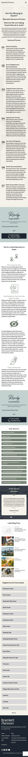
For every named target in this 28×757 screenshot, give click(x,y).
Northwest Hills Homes (10, 601)
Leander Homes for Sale (10, 683)
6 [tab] (17, 517)
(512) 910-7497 (6, 729)
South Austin (7, 607)
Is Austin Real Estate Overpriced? (10, 455)
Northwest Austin (8, 589)
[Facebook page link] (4, 750)
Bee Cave (6, 708)
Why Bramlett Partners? (8, 451)
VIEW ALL (14, 712)
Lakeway (5, 702)
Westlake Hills (7, 633)
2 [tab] (12, 517)
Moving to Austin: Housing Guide (9, 478)
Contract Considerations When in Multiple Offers (13, 467)
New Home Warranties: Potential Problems (12, 482)
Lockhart (5, 695)
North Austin (6, 595)
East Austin (6, 670)
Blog (12, 733)
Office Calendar (5, 735)
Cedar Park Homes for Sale (11, 645)
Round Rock (6, 651)
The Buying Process (7, 440)
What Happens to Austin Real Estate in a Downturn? (11, 463)
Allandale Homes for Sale (10, 658)
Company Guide (15, 735)
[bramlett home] (7, 2)
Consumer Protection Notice (18, 738)
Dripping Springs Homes (10, 639)
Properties (4, 744)
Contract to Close (6, 436)
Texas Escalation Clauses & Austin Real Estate (12, 471)
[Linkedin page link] (6, 750)
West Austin (6, 626)
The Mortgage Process (7, 443)
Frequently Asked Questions (9, 432)
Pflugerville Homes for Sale (11, 689)
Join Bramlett (4, 738)
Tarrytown (6, 664)
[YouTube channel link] (9, 750)
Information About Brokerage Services (18, 741)
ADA (2, 740)
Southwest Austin (8, 614)
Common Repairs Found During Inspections (12, 475)
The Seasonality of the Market (9, 447)
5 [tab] (16, 517)
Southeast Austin (8, 620)
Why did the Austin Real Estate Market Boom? (12, 458)
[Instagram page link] (2, 750)
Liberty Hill (6, 676)
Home (2, 733)
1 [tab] (11, 517)
